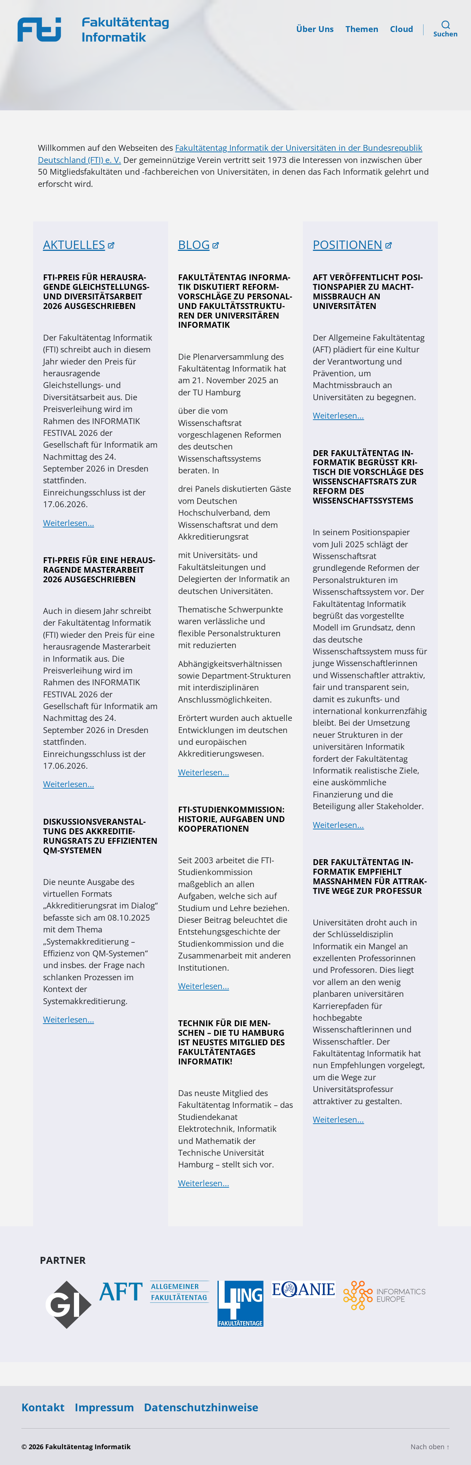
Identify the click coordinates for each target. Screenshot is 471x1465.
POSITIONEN (347, 244)
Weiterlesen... (68, 523)
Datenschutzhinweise (201, 1407)
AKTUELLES (74, 244)
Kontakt (43, 1407)
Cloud (401, 29)
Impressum (104, 1407)
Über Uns (315, 29)
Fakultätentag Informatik (88, 1446)
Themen (362, 29)
